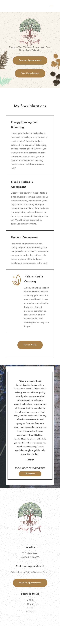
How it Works (30, 345)
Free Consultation (30, 73)
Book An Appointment (30, 60)
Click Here (30, 474)
